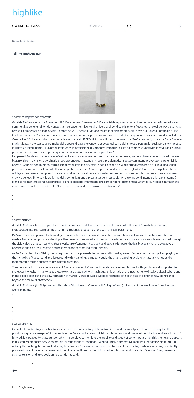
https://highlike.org (23, 387)
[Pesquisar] (129, 25)
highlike (27, 12)
